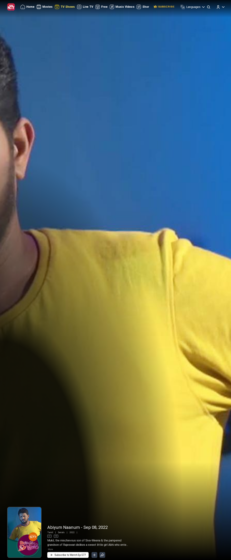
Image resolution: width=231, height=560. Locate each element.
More (50, 549)
